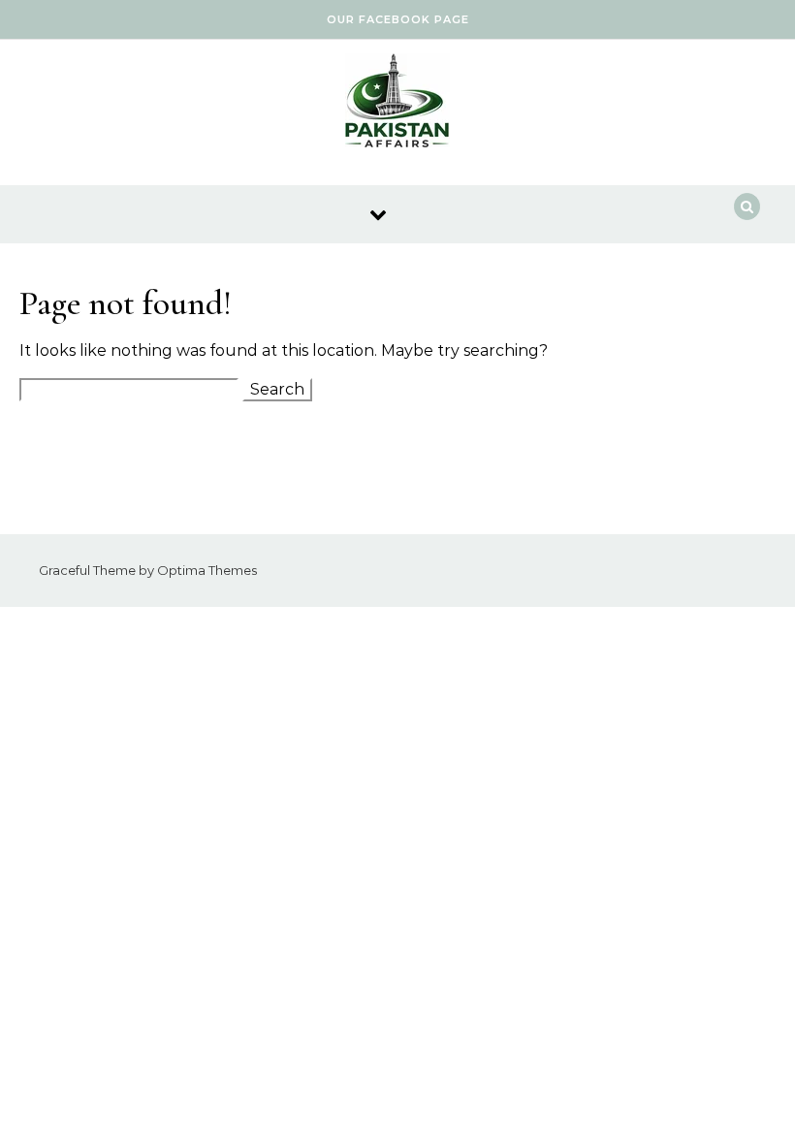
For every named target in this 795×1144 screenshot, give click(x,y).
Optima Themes (207, 570)
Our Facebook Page (398, 19)
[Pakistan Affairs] (397, 105)
